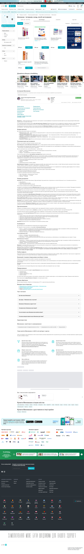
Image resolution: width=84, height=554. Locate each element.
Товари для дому (52, 483)
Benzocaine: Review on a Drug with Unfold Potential (33, 289)
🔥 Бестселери (79, 9)
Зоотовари (51, 486)
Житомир (35, 404)
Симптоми (51, 492)
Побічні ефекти (20, 114)
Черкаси (26, 406)
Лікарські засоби (4, 9)
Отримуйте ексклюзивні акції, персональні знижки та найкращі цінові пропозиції (23, 465)
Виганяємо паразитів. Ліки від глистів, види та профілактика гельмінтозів (76, 84)
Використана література (38, 109)
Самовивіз (27, 23)
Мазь (5, 33)
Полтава (65, 404)
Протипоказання (20, 111)
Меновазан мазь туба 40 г (23, 38)
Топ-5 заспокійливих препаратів (49, 84)
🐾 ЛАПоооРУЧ (72, 9)
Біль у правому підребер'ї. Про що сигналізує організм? (36, 84)
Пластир (5, 34)
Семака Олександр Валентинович (28, 97)
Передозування (36, 106)
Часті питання (36, 111)
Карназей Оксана (53, 98)
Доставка (20, 23)
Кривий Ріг (49, 404)
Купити (29, 47)
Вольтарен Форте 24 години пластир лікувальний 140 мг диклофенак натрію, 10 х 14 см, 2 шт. (41, 40)
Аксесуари (51, 490)
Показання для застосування (23, 108)
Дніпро (31, 404)
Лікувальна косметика (29, 9)
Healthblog (81, 3)
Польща (19, 411)
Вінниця (27, 404)
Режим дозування (21, 109)
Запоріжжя (40, 404)
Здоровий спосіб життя (53, 488)
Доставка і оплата (14, 3)
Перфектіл (44, 395)
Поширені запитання (23, 3)
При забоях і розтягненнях (44, 14)
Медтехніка (40, 490)
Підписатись (31, 468)
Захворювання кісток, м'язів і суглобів (48, 327)
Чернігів (30, 406)
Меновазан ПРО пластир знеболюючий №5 (56, 39)
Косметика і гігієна (12, 9)
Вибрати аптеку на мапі (9, 25)
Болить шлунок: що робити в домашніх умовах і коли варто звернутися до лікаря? (22, 84)
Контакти (7, 3)
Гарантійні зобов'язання (30, 481)
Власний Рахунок (62, 3)
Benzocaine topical (27, 288)
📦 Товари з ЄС (53, 9)
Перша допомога (62, 327)
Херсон (76, 404)
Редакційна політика (30, 483)
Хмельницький (20, 406)
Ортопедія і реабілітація (42, 492)
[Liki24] (4, 545)
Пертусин (25, 395)
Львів (53, 404)
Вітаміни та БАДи (21, 9)
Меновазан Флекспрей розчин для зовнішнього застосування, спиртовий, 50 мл (41, 63)
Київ (44, 404)
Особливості (20, 112)
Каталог (3, 3)
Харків (72, 404)
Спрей (5, 36)
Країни (15, 483)
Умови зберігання (37, 108)
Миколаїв (57, 404)
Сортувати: (67, 23)
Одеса (61, 404)
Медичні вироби (38, 9)
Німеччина (24, 411)
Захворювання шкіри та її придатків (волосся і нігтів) (28, 327)
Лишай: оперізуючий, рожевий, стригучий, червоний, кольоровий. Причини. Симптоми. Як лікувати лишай (63, 84)
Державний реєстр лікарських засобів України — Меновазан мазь (32, 286)
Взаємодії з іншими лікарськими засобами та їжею (24, 117)
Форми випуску (20, 106)
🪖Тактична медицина (62, 9)
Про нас (29, 3)
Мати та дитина (52, 481)
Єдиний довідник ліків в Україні (26, 287)
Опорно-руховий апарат (33, 14)
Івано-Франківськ (21, 404)
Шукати (43, 5)
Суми (69, 404)
